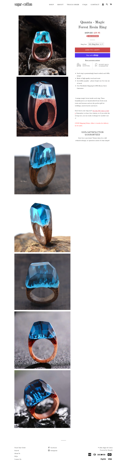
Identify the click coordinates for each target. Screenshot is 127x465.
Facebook (53, 448)
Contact (95, 4)
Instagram (53, 450)
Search (16, 450)
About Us (17, 453)
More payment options (92, 60)
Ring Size (84, 44)
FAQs (85, 4)
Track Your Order (20, 448)
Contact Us (17, 459)
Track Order (73, 4)
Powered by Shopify (106, 450)
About (60, 4)
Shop (51, 4)
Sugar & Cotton (108, 448)
